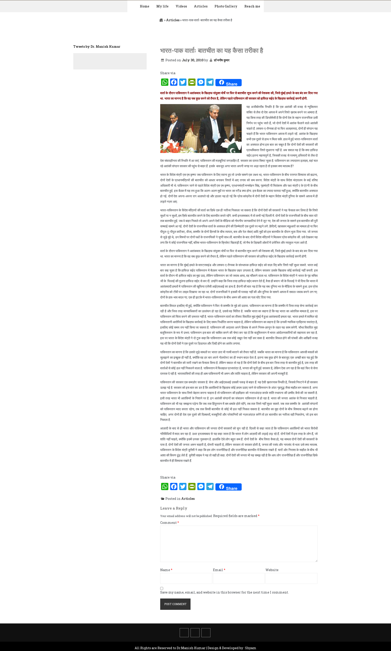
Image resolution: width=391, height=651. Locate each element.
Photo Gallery (226, 6)
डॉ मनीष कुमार (221, 60)
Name (166, 570)
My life (162, 6)
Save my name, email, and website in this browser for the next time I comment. (224, 592)
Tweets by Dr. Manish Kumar (96, 46)
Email (219, 570)
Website (272, 570)
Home (144, 6)
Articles (200, 6)
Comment (169, 523)
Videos (181, 6)
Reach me (252, 6)
